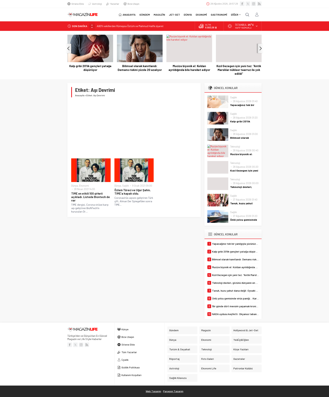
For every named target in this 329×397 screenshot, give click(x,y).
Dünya (74, 185)
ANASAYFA (129, 14)
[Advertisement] (134, 128)
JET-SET (174, 14)
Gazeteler (239, 358)
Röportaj (174, 358)
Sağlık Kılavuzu (178, 377)
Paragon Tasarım (173, 391)
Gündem (174, 330)
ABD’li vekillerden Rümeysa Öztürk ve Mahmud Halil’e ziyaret (130, 26)
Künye (125, 329)
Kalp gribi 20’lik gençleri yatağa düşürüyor (90, 67)
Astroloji (97, 3)
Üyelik (125, 359)
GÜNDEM (144, 14)
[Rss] (259, 4)
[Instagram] (253, 4)
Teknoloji (235, 146)
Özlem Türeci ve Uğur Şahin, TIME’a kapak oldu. (132, 191)
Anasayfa (79, 95)
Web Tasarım (153, 391)
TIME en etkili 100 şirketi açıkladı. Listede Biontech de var (90, 197)
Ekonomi (84, 185)
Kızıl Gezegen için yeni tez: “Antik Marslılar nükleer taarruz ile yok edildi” (238, 69)
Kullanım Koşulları (131, 375)
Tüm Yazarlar (129, 352)
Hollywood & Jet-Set (245, 330)
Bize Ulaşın (133, 3)
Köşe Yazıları (240, 349)
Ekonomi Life (208, 368)
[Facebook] (242, 4)
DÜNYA (188, 14)
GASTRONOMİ (219, 14)
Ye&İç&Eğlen (241, 339)
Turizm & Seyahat (179, 349)
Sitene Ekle (77, 3)
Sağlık (125, 185)
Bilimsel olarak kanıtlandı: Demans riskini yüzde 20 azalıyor (140, 67)
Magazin (206, 330)
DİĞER (234, 14)
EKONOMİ (201, 14)
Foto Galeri (207, 358)
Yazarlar (114, 3)
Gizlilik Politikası (130, 367)
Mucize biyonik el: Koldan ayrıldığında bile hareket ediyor (189, 67)
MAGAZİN (159, 14)
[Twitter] (248, 4)
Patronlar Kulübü (243, 368)
